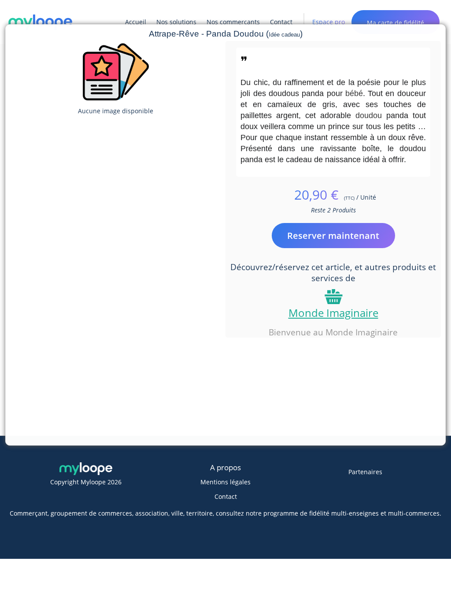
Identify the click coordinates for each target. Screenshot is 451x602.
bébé (354, 93)
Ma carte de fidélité (395, 23)
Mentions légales (225, 482)
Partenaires (365, 472)
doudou (368, 115)
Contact (225, 496)
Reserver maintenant (333, 236)
